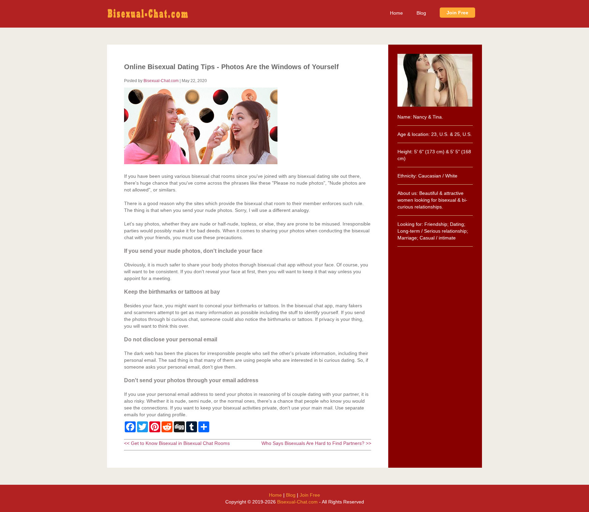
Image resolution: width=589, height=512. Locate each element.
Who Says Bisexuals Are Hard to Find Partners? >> (316, 443)
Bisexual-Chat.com (161, 80)
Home (396, 13)
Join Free (457, 12)
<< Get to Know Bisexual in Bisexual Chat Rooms (177, 443)
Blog (421, 13)
